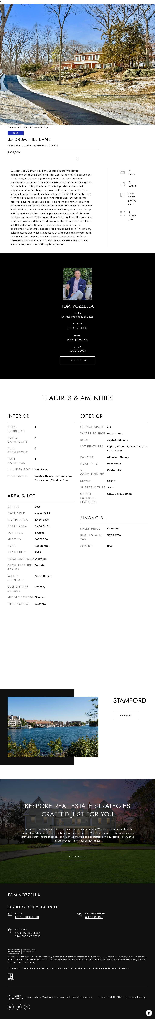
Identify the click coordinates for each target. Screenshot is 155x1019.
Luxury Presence (80, 997)
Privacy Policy (135, 997)
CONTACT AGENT (77, 360)
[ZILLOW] (27, 1007)
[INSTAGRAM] (11, 1007)
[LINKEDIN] (19, 1007)
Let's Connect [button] (77, 856)
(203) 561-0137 (77, 328)
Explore (126, 715)
